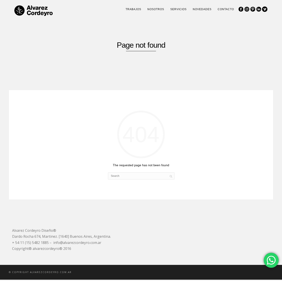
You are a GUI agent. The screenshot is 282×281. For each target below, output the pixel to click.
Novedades (202, 9)
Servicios (178, 9)
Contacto (226, 9)
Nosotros (155, 9)
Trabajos (133, 9)
